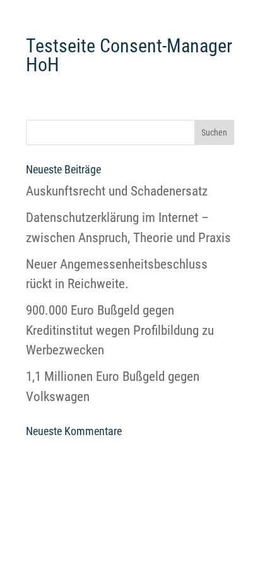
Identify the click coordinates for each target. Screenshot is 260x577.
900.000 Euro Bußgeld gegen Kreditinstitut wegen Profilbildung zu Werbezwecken (120, 330)
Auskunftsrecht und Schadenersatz (117, 191)
